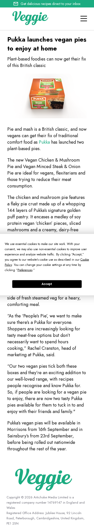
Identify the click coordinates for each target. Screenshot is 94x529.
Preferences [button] (25, 270)
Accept (47, 284)
